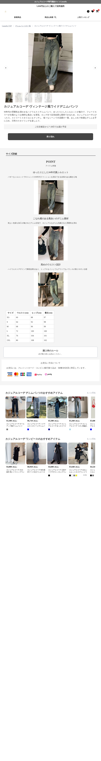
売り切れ (50, 137)
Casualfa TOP (7, 26)
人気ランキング (83, 17)
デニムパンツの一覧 (23, 26)
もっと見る (91, 393)
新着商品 (17, 17)
